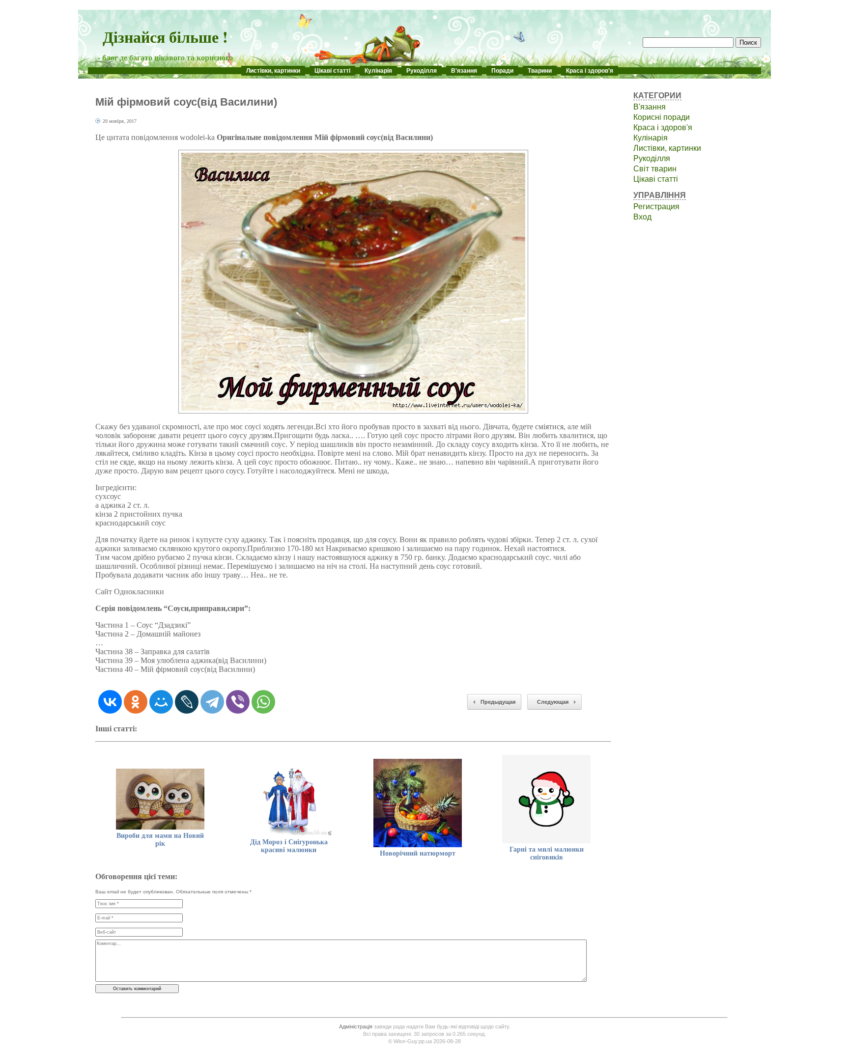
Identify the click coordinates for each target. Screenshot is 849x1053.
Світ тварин (655, 169)
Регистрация (656, 206)
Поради (502, 70)
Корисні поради (661, 117)
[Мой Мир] (161, 702)
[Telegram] (212, 702)
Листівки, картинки (273, 70)
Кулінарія (378, 70)
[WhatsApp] (263, 702)
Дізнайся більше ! (165, 36)
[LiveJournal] (186, 702)
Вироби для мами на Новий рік (160, 839)
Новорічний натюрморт (417, 853)
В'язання (464, 70)
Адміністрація (355, 1026)
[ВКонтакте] (110, 702)
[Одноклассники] (135, 702)
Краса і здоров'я (589, 70)
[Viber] (238, 702)
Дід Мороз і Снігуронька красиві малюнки (289, 846)
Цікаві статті (332, 70)
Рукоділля (421, 70)
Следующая (552, 702)
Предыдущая (498, 702)
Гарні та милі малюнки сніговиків (546, 853)
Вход (642, 217)
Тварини (540, 70)
